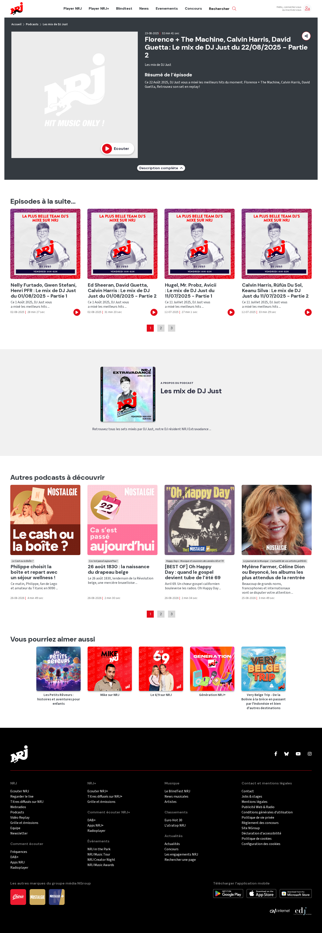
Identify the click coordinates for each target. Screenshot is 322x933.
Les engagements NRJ (181, 854)
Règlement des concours (260, 823)
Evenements (167, 9)
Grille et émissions (24, 823)
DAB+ (14, 857)
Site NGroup (251, 828)
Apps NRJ (17, 862)
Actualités (172, 844)
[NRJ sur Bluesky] (286, 754)
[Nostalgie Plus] (57, 896)
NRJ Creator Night (101, 859)
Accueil (16, 24)
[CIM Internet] (280, 910)
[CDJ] (302, 910)
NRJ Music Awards (100, 865)
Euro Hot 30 (173, 820)
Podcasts (32, 24)
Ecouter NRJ (19, 791)
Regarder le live (22, 796)
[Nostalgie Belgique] (37, 896)
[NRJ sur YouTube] (298, 754)
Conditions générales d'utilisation (267, 812)
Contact (248, 791)
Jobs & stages (252, 796)
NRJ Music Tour (98, 854)
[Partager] (306, 36)
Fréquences (18, 852)
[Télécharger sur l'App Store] (261, 893)
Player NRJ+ (99, 9)
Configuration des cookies (261, 844)
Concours (193, 9)
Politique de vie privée (258, 817)
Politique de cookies (257, 838)
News (144, 9)
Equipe (15, 828)
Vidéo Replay (19, 817)
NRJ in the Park (98, 849)
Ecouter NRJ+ (97, 791)
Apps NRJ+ (95, 825)
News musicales (176, 796)
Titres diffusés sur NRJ (26, 802)
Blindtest (124, 9)
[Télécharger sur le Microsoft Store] (296, 893)
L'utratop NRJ (175, 825)
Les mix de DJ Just (55, 24)
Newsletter (19, 833)
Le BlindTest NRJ (177, 791)
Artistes (171, 802)
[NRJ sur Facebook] (275, 754)
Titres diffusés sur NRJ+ (104, 796)
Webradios (18, 807)
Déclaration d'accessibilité (261, 833)
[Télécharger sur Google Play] (228, 893)
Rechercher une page (180, 859)
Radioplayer (19, 867)
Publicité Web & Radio (258, 807)
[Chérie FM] (18, 896)
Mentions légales (254, 802)
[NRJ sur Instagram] (310, 754)
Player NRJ (73, 9)
